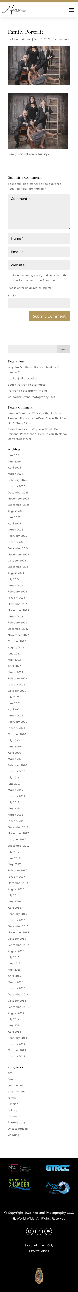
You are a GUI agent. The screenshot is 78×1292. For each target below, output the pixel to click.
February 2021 (17, 721)
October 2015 (17, 938)
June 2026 (14, 455)
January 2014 (16, 1044)
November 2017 (18, 833)
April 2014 (14, 1031)
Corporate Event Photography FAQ (31, 397)
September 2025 (19, 505)
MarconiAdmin (21, 39)
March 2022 (15, 672)
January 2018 (16, 821)
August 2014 (16, 1013)
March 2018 (15, 814)
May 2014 (14, 1025)
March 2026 (15, 474)
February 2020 (17, 765)
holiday (13, 1110)
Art (10, 1073)
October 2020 (17, 734)
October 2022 (17, 641)
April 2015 (14, 976)
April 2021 (14, 709)
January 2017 (16, 876)
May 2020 (14, 746)
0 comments (61, 39)
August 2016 (16, 889)
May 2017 (14, 864)
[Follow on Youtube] (48, 1231)
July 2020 (14, 740)
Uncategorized (18, 1128)
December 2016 (18, 883)
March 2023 (15, 616)
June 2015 (14, 963)
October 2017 (17, 839)
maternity (14, 1116)
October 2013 (17, 1050)
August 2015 (16, 951)
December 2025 (18, 492)
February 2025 (17, 536)
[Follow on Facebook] (39, 1231)
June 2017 (14, 858)
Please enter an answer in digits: (29, 288)
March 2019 (15, 790)
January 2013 (16, 1056)
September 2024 (19, 567)
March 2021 (15, 715)
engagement (16, 1091)
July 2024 (14, 579)
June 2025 (14, 517)
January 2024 (16, 598)
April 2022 (14, 666)
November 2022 (18, 635)
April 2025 (14, 523)
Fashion (13, 1104)
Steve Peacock (17, 429)
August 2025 (16, 511)
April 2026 (14, 467)
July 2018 (14, 802)
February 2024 (17, 591)
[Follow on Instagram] (30, 1231)
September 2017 (19, 845)
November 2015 (18, 932)
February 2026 (17, 480)
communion (16, 1085)
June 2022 (14, 653)
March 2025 (15, 529)
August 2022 (16, 647)
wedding (13, 1135)
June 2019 (14, 783)
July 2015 (14, 957)
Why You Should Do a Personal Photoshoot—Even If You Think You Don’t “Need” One (38, 418)
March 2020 (15, 759)
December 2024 (18, 548)
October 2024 (17, 560)
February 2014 (17, 1038)
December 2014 (18, 994)
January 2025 (16, 542)
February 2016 (17, 914)
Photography (17, 1122)
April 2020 (14, 752)
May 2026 (14, 461)
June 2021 (14, 703)
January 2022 (16, 684)
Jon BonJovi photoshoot (23, 378)
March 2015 (15, 982)
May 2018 (14, 808)
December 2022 (18, 629)
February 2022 (17, 678)
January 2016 (16, 920)
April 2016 (14, 907)
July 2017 (14, 852)
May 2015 (14, 969)
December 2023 (18, 604)
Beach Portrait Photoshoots (26, 384)
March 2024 (15, 585)
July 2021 (14, 697)
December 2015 (18, 926)
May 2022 (14, 659)
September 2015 (19, 945)
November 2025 (18, 498)
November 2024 (18, 554)
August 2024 (16, 573)
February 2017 (17, 870)
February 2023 (17, 622)
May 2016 (14, 901)
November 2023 (18, 610)
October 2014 (17, 1000)
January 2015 (16, 988)
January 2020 (16, 771)
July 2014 (14, 1019)
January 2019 (16, 796)
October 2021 (17, 690)
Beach (12, 1079)
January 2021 (16, 728)
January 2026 (16, 486)
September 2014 (19, 1007)
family (12, 1097)
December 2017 (18, 827)
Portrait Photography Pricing (27, 390)
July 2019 (14, 777)
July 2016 (14, 895)
